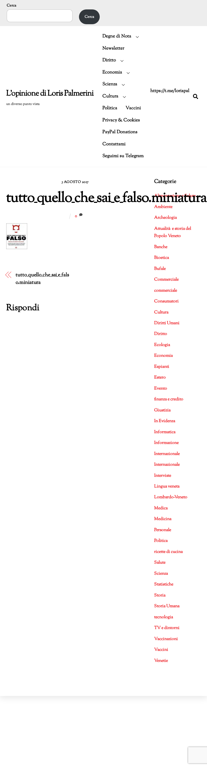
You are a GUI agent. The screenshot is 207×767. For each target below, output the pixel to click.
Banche (160, 247)
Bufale (160, 269)
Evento (160, 389)
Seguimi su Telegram (123, 156)
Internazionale (167, 454)
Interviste (162, 476)
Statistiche (163, 584)
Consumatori (166, 301)
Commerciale (166, 280)
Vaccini (133, 108)
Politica (109, 108)
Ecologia (162, 345)
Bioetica (161, 258)
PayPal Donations (119, 132)
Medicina (162, 519)
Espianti (161, 367)
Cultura (110, 96)
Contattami (114, 144)
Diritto (109, 60)
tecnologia (163, 617)
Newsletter (113, 48)
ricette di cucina (168, 552)
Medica (161, 508)
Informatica (164, 432)
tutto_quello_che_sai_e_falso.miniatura (106, 198)
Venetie (161, 661)
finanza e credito (168, 399)
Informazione (166, 443)
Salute (159, 563)
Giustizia (162, 410)
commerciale (165, 291)
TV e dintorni (167, 628)
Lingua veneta (167, 486)
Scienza (109, 84)
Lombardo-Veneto (170, 497)
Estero (160, 377)
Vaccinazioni (166, 639)
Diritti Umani (167, 323)
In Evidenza (164, 421)
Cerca (11, 5)
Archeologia (165, 218)
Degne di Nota (116, 36)
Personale (162, 530)
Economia (112, 72)
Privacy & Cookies (121, 120)
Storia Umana (167, 606)
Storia (159, 595)
